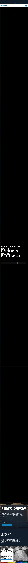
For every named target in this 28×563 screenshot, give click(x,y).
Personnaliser (4, 558)
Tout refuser (9, 558)
